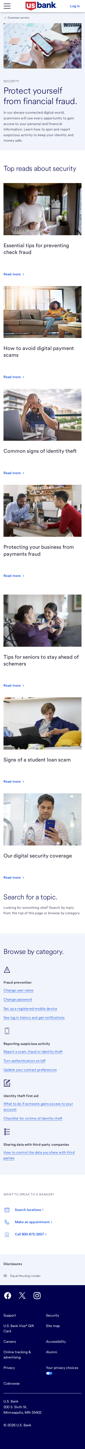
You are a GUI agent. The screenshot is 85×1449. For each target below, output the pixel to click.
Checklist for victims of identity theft (32, 1118)
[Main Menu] (7, 6)
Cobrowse (11, 1383)
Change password (17, 999)
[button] (75, 6)
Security (52, 1315)
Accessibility (56, 1341)
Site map (53, 1326)
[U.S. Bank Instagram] (37, 1295)
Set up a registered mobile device (30, 1009)
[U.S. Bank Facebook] (7, 1295)
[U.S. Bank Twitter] (22, 1295)
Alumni (51, 1352)
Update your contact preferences (30, 1070)
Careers (9, 1341)
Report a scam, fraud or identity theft (33, 1051)
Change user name (18, 990)
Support (9, 1315)
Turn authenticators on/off (24, 1061)
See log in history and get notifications (34, 1017)
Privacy (9, 1368)
